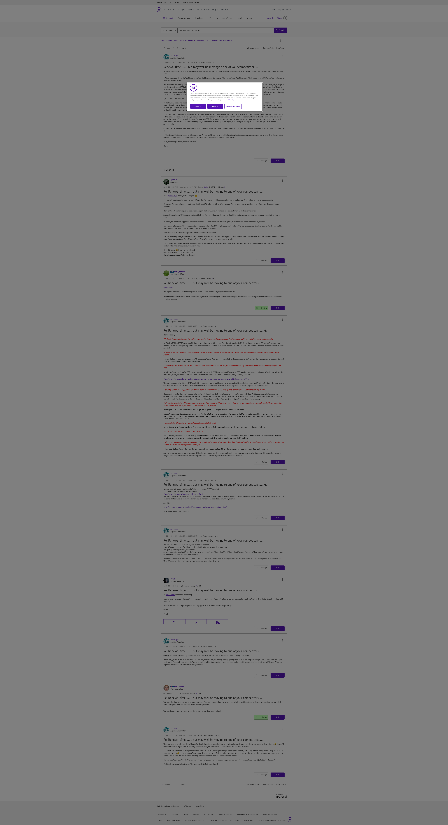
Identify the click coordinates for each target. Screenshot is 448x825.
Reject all (215, 106)
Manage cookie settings (233, 106)
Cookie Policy (230, 100)
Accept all (198, 106)
